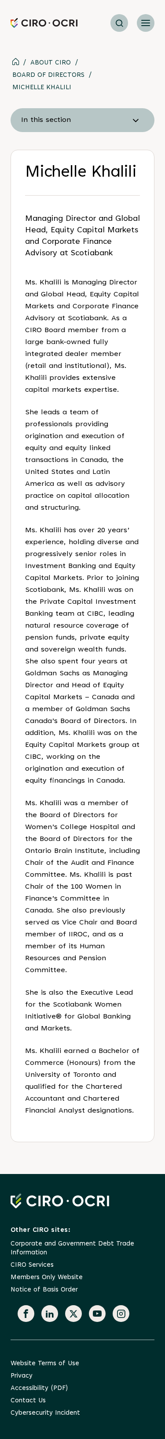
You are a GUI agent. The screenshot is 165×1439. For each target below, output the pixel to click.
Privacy (22, 1376)
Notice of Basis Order (44, 1290)
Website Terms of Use (45, 1363)
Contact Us (28, 1400)
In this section (46, 120)
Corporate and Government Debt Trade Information (72, 1248)
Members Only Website (47, 1277)
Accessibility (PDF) (39, 1388)
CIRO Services (32, 1265)
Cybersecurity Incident (45, 1413)
